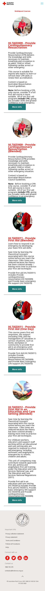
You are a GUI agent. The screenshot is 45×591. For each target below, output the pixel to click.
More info (17, 107)
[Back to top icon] (22, 576)
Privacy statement (11, 537)
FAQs (7, 547)
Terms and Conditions (13, 540)
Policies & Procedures (13, 544)
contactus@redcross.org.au (14, 571)
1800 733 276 (9, 567)
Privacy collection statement (15, 534)
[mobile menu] (42, 3)
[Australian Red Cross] (8, 3)
